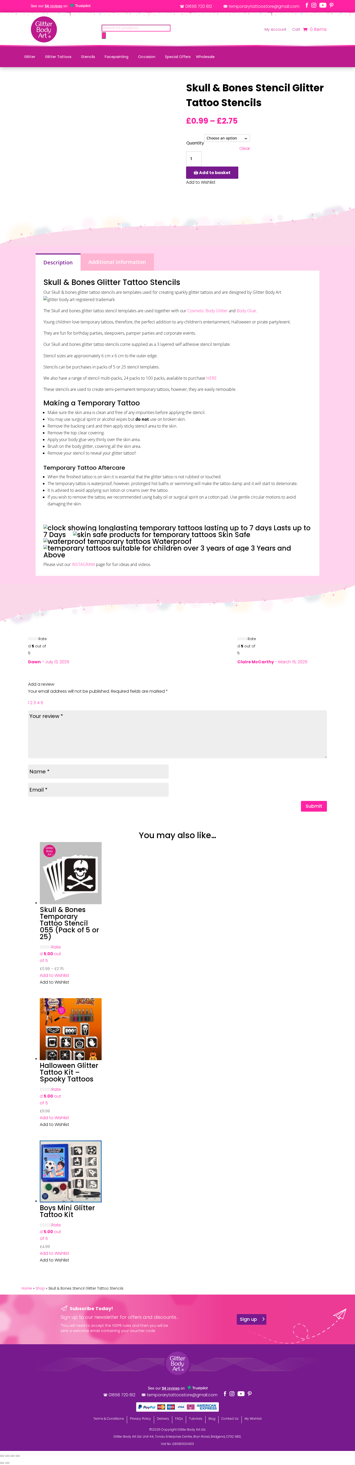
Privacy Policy (140, 1418)
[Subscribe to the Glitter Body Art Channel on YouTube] (322, 5)
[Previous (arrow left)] (2, 1463)
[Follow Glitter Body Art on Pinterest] (331, 5)
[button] (54, 975)
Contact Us (230, 1418)
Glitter (29, 56)
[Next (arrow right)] (7, 1463)
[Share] (12, 1456)
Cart (296, 30)
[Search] (104, 35)
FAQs (179, 1418)
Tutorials (195, 1418)
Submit (314, 806)
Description (58, 262)
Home (27, 1288)
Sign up (248, 1319)
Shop (40, 1288)
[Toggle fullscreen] (7, 1456)
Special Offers (178, 56)
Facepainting (116, 56)
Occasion (146, 56)
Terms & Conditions (108, 1418)
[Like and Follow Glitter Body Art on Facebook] (307, 5)
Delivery (163, 1418)
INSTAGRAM (83, 564)
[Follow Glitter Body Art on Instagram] (313, 5)
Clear (244, 148)
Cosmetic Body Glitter (207, 311)
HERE (211, 378)
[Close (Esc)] (18, 1456)
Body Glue (246, 311)
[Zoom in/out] (2, 1456)
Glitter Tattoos (58, 56)
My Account (275, 30)
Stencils (88, 56)
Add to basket (215, 173)
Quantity (195, 143)
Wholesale (205, 56)
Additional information (117, 261)
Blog (211, 1418)
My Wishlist (253, 1418)
